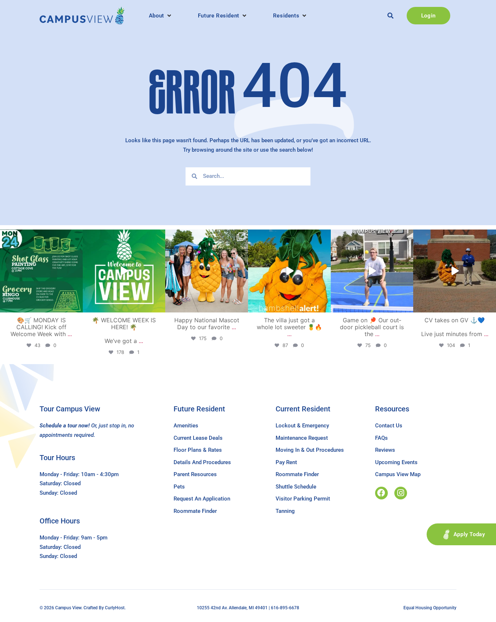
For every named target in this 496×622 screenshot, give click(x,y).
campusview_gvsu (40, 236)
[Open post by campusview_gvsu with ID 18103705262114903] (206, 271)
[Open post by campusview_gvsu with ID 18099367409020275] (454, 271)
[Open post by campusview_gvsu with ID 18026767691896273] (124, 271)
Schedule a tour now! (65, 425)
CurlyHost (115, 607)
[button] (160, 16)
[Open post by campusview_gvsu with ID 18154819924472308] (289, 271)
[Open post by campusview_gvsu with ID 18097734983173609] (372, 271)
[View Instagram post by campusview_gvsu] (76, 305)
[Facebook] (381, 493)
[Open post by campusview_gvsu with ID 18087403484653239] (41, 271)
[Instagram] (400, 493)
